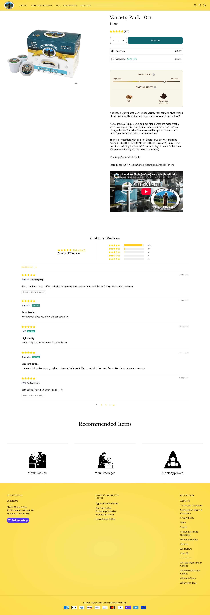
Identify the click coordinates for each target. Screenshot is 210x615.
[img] (28, 275)
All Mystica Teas (188, 582)
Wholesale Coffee (189, 539)
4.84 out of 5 (79, 250)
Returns (184, 544)
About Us (185, 500)
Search (183, 527)
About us (85, 5)
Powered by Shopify (118, 602)
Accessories (70, 5)
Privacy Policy (187, 517)
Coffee (23, 5)
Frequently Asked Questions (189, 533)
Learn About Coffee (105, 519)
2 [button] (101, 405)
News (183, 522)
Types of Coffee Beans (107, 503)
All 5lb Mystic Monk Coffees (190, 572)
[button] (117, 31)
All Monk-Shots (188, 578)
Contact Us (12, 500)
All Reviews (186, 548)
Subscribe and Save (41, 5)
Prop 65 (184, 553)
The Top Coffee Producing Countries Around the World (106, 511)
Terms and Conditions (191, 505)
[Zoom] (76, 83)
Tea (58, 5)
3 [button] (106, 405)
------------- (185, 557)
